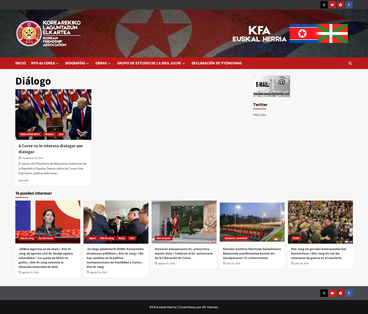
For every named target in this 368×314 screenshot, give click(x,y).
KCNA (296, 238)
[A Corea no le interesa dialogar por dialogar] (53, 114)
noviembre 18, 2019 (32, 158)
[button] (350, 63)
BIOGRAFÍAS (75, 63)
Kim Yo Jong (27, 238)
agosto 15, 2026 (166, 263)
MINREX (49, 134)
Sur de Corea (46, 238)
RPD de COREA (43, 63)
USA (61, 134)
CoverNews (187, 307)
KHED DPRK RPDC (30, 134)
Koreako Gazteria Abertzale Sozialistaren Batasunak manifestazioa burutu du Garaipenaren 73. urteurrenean (252, 253)
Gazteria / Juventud (236, 238)
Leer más (23, 180)
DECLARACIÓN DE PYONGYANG (216, 63)
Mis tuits (259, 115)
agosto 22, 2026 (30, 272)
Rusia (122, 238)
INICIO (20, 63)
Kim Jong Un (164, 238)
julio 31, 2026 (233, 263)
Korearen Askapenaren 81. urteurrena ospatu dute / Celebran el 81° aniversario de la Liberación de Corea (184, 253)
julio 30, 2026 (302, 263)
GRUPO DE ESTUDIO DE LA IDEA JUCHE (149, 63)
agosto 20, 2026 (98, 272)
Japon (92, 238)
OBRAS (101, 63)
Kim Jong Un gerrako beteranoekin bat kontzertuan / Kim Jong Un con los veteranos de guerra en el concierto (318, 253)
